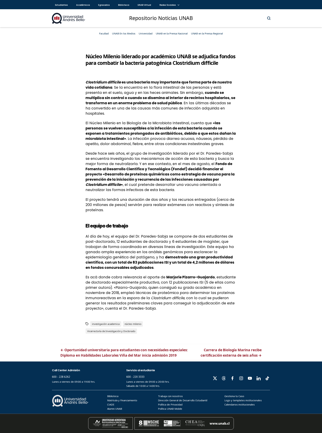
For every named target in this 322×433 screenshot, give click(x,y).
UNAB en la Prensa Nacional (172, 33)
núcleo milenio (133, 324)
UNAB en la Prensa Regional (207, 33)
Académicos (83, 5)
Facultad (104, 33)
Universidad (145, 33)
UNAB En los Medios (123, 33)
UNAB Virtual (144, 5)
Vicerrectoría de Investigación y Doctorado (111, 331)
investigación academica (106, 324)
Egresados (104, 5)
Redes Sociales (167, 5)
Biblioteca (123, 5)
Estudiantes (61, 5)
